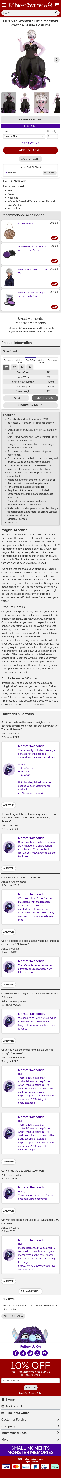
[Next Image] (57, 60)
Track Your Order (17, 1413)
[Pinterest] (30, 1353)
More (4, 1439)
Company (8, 1426)
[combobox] (27, 13)
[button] (57, 4)
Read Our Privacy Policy (31, 1393)
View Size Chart (30, 142)
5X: (5, 173)
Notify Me (49, 173)
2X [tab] (6, 367)
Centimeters (45, 398)
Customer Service (13, 1419)
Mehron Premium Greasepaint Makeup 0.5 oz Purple (31, 248)
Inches (16, 398)
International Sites (14, 1433)
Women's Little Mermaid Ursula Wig (32, 271)
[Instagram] (37, 1353)
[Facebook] (16, 1353)
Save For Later (30, 158)
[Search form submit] (56, 13)
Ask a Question (30, 1291)
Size (5, 131)
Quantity (52, 131)
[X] (23, 1353)
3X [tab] (14, 367)
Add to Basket (30, 150)
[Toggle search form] (50, 4)
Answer (8, 805)
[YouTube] (45, 1353)
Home (10, 1399)
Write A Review (13, 1316)
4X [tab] (22, 367)
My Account (14, 1406)
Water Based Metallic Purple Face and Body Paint (31, 294)
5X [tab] (29, 367)
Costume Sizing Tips (30, 405)
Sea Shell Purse (25, 223)
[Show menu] (4, 5)
